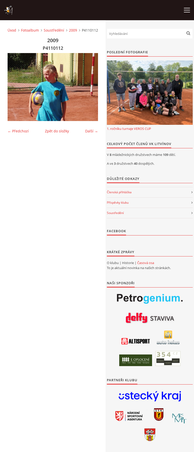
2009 (73, 30)
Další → (91, 131)
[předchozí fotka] (15, 87)
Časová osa (145, 262)
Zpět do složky (57, 131)
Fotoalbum (30, 30)
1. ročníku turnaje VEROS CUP (129, 128)
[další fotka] (89, 87)
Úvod (12, 30)
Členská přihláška (119, 192)
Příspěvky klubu (118, 202)
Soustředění (54, 30)
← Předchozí (18, 131)
